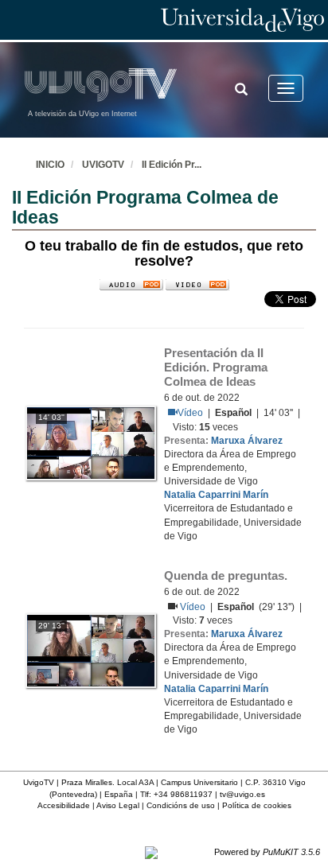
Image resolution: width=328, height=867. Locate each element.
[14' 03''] (90, 442)
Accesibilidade (63, 805)
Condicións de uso (180, 805)
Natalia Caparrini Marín (216, 494)
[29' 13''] (90, 649)
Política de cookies (256, 805)
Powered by (267, 852)
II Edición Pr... (171, 164)
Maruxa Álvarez (247, 440)
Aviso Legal (117, 805)
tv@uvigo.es (242, 794)
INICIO (50, 164)
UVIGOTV (103, 164)
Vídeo (190, 412)
